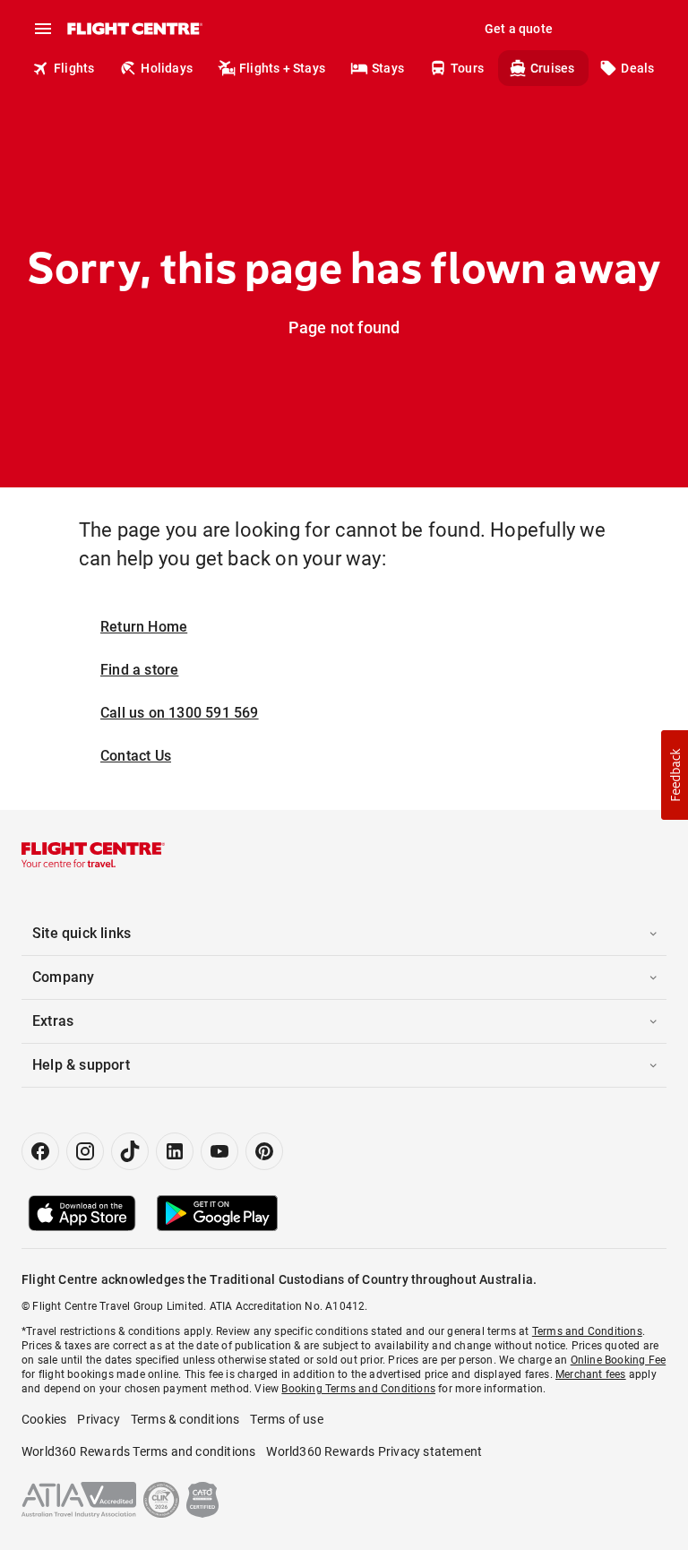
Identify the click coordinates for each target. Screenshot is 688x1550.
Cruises (552, 68)
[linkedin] (175, 1151)
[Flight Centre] (133, 29)
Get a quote (519, 29)
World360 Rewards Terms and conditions (138, 1451)
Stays (388, 68)
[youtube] (219, 1151)
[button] (674, 775)
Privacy (98, 1419)
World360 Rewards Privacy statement (374, 1451)
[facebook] (40, 1151)
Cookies (44, 1419)
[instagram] (85, 1151)
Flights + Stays (282, 68)
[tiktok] (130, 1151)
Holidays (167, 68)
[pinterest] (264, 1151)
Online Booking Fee (618, 1360)
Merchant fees (590, 1374)
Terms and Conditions (587, 1331)
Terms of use (286, 1419)
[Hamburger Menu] (43, 28)
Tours (467, 68)
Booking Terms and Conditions (358, 1388)
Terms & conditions (185, 1419)
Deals (637, 68)
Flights (74, 68)
